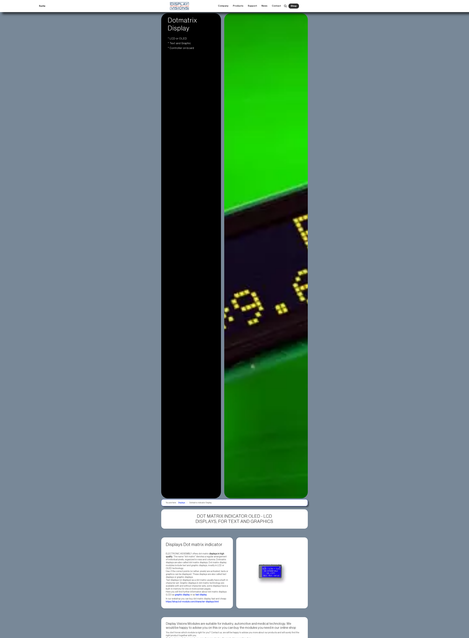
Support (252, 6)
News (264, 6)
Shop (294, 6)
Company (223, 6)
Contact (276, 6)
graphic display (182, 595)
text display (201, 595)
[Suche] (285, 6)
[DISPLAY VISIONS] (179, 6)
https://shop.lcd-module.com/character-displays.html (192, 602)
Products (238, 6)
